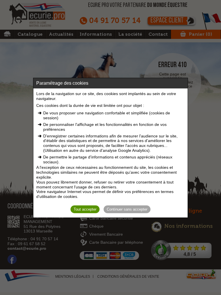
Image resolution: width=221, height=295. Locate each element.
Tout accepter (85, 209)
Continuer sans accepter (127, 209)
